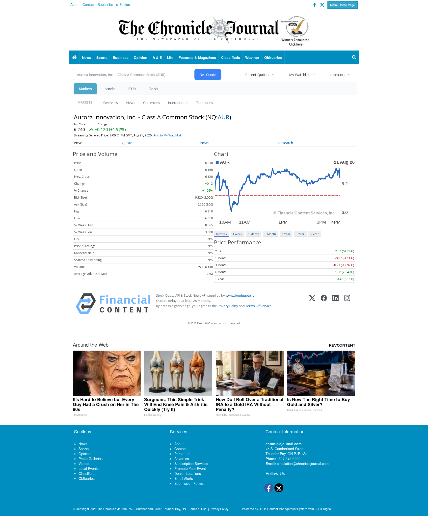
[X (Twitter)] (312, 303)
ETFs (132, 88)
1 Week (237, 234)
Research (285, 142)
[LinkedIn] (335, 303)
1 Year (286, 234)
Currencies (151, 102)
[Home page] (214, 29)
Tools (153, 88)
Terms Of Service (258, 306)
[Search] (354, 57)
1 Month (253, 234)
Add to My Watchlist (167, 135)
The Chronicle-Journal (112, 509)
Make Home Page (342, 5)
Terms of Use (198, 509)
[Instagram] (347, 303)
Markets (85, 88)
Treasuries (204, 102)
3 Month (270, 234)
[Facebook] (324, 303)
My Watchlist (299, 74)
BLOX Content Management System (283, 509)
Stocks (110, 88)
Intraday (221, 234)
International (178, 102)
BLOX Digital (323, 509)
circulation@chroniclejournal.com (303, 463)
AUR (223, 117)
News (130, 102)
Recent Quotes (257, 74)
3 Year (300, 234)
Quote (127, 142)
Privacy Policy (228, 306)
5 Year (314, 234)
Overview (110, 102)
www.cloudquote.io (240, 295)
